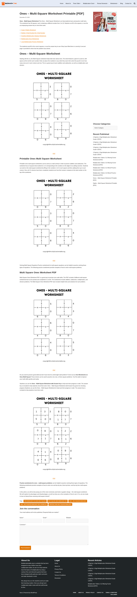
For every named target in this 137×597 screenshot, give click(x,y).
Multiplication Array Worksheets (30, 39)
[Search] (134, 3)
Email (45, 517)
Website (68, 517)
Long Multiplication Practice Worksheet (32, 41)
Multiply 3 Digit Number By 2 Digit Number (33, 33)
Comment (23, 524)
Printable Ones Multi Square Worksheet (60, 504)
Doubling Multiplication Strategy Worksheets (33, 36)
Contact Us (128, 3)
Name (22, 517)
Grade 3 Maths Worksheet (28, 30)
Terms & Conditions (60, 575)
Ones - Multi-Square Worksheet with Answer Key (33, 504)
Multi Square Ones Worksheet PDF (57, 501)
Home (61, 3)
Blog (121, 3)
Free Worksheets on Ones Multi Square (35, 501)
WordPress (34, 592)
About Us (68, 3)
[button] (80, 3)
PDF (54, 153)
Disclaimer (58, 578)
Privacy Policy (59, 569)
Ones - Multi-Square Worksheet (77, 501)
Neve (21, 592)
